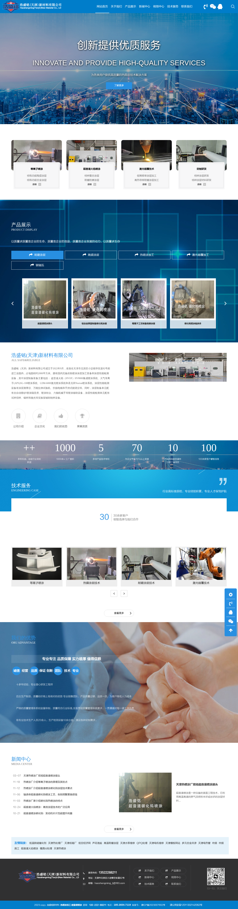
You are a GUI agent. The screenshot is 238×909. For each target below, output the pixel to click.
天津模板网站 (173, 843)
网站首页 (102, 6)
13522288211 (108, 872)
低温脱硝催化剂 (37, 843)
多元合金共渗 (189, 843)
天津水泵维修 (127, 843)
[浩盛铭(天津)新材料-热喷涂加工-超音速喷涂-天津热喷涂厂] (49, 878)
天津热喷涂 (60, 848)
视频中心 (158, 6)
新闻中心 (144, 6)
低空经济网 (84, 843)
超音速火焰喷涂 (29, 848)
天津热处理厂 (55, 843)
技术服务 (172, 6)
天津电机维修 (156, 843)
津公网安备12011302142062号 (186, 905)
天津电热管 (204, 843)
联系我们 (186, 6)
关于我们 (116, 6)
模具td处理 (46, 848)
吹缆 (214, 843)
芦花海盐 (97, 843)
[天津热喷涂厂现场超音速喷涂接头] (145, 792)
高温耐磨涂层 (111, 843)
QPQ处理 (142, 843)
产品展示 (130, 6)
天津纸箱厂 (70, 843)
